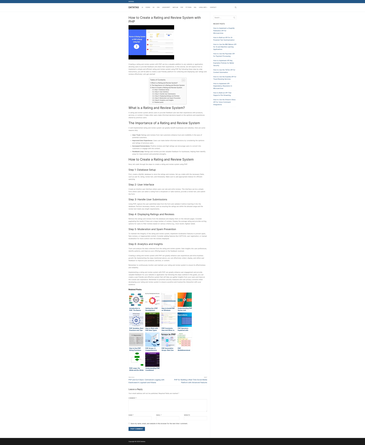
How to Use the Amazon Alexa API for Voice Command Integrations (224, 102)
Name (131, 415)
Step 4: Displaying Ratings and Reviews (167, 96)
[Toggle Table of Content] (182, 80)
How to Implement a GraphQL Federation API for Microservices (224, 30)
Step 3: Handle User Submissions (165, 94)
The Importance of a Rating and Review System (168, 85)
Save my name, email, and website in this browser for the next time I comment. (159, 423)
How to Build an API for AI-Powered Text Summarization (223, 39)
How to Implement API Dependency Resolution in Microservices (222, 86)
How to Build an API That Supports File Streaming (222, 94)
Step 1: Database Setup (162, 89)
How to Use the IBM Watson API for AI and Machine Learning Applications (224, 46)
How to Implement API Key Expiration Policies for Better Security (223, 63)
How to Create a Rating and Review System (167, 87)
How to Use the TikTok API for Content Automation (224, 71)
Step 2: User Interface (162, 92)
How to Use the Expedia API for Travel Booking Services (224, 78)
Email (159, 415)
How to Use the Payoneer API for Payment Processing (224, 55)
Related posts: (159, 102)
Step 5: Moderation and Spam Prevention (167, 98)
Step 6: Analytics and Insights (164, 100)
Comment (133, 398)
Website (187, 415)
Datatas (134, 7)
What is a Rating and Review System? (164, 83)
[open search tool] (235, 7)
